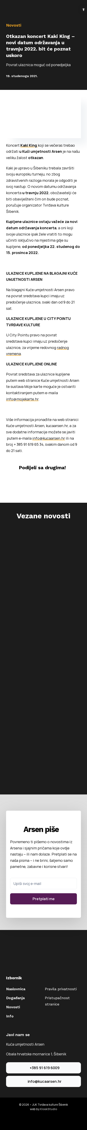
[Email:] (63, 480)
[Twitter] (30, 480)
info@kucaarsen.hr (48, 438)
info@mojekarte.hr (22, 399)
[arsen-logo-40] (10, 7)
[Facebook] (13, 480)
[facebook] (40, 1119)
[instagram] (47, 1119)
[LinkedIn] (47, 480)
